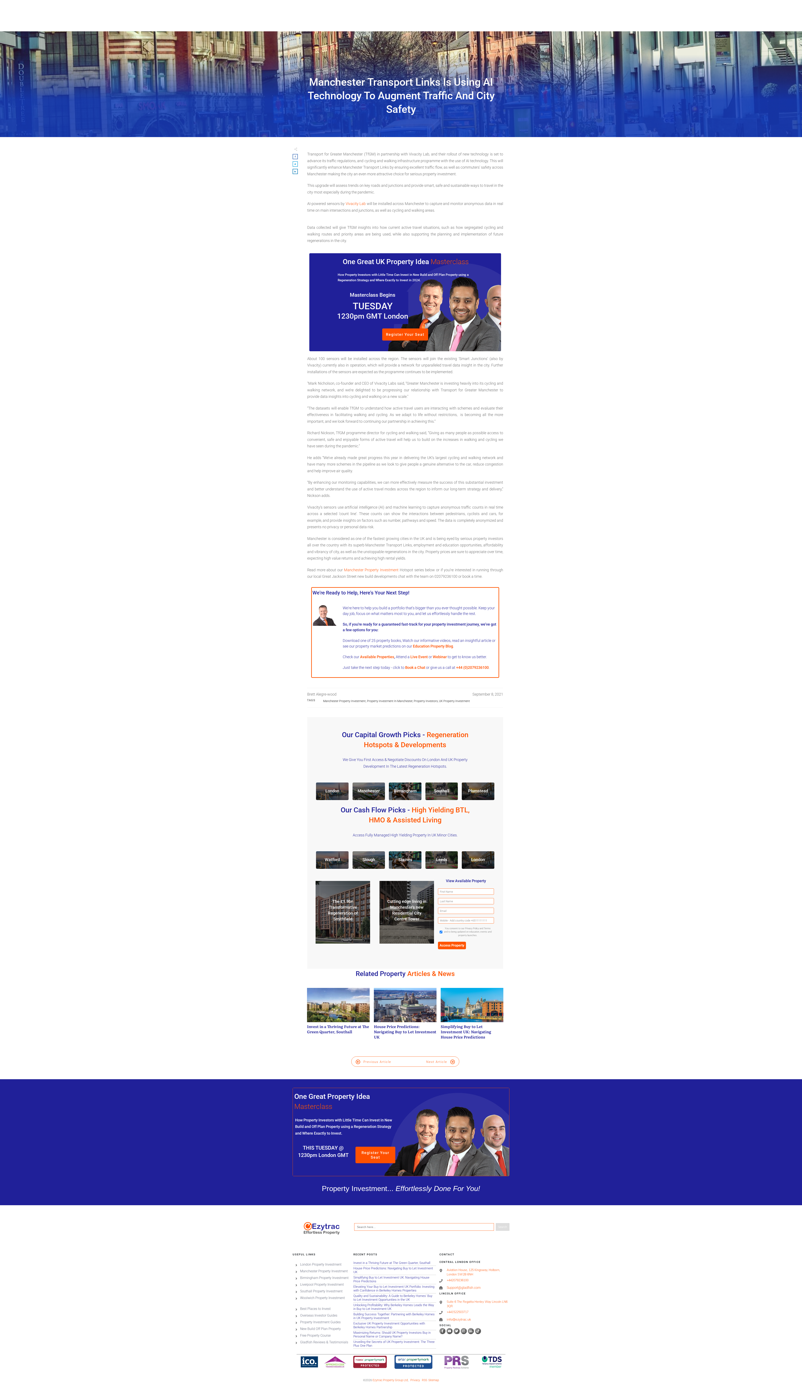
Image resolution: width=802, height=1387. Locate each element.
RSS (424, 1380)
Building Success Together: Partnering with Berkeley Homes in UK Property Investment (394, 1316)
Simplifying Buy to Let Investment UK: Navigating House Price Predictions (472, 1016)
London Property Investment (320, 1264)
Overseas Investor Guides (318, 1315)
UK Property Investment (454, 701)
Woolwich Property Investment (322, 1298)
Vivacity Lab (356, 203)
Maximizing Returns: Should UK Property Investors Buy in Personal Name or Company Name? (394, 1334)
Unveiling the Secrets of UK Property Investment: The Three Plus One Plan (394, 1343)
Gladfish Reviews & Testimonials (324, 1342)
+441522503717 (457, 1312)
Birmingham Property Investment (324, 1278)
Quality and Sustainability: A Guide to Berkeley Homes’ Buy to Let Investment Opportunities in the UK (394, 1297)
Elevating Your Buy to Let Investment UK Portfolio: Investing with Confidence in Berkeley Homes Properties (394, 1288)
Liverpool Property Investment (322, 1284)
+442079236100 (457, 1280)
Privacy (415, 1380)
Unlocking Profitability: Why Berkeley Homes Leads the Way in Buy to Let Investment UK (394, 1307)
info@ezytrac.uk (459, 1319)
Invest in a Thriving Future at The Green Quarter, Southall (338, 1016)
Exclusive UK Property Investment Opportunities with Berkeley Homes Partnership (394, 1325)
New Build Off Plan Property (320, 1329)
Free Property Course (315, 1335)
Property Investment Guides (320, 1322)
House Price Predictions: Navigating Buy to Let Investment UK (405, 1016)
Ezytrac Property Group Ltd (390, 1380)
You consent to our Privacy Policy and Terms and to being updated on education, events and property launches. (468, 932)
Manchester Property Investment (371, 570)
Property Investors (426, 701)
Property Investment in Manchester (389, 701)
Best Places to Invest (315, 1309)
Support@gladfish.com (464, 1288)
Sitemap (433, 1380)
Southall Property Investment (321, 1291)
